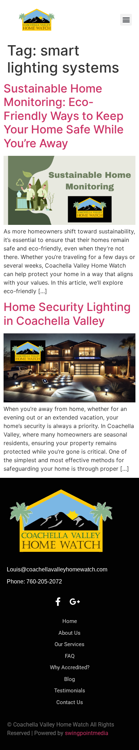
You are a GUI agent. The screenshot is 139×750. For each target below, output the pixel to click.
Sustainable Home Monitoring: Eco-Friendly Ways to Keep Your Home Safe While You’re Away (64, 115)
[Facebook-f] (57, 601)
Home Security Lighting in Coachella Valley (67, 313)
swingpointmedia (86, 733)
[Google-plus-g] (74, 601)
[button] (126, 20)
